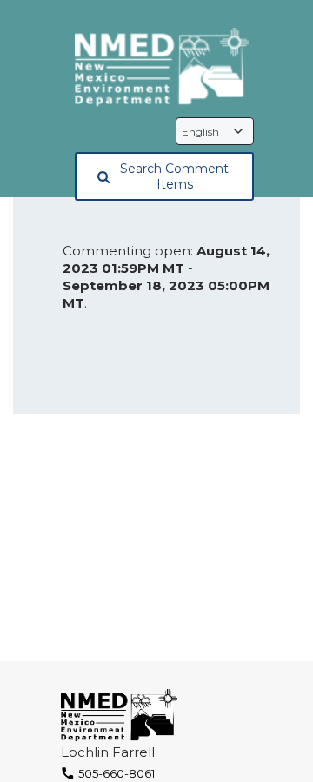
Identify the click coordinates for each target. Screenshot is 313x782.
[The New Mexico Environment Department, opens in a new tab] (162, 68)
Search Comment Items (174, 176)
